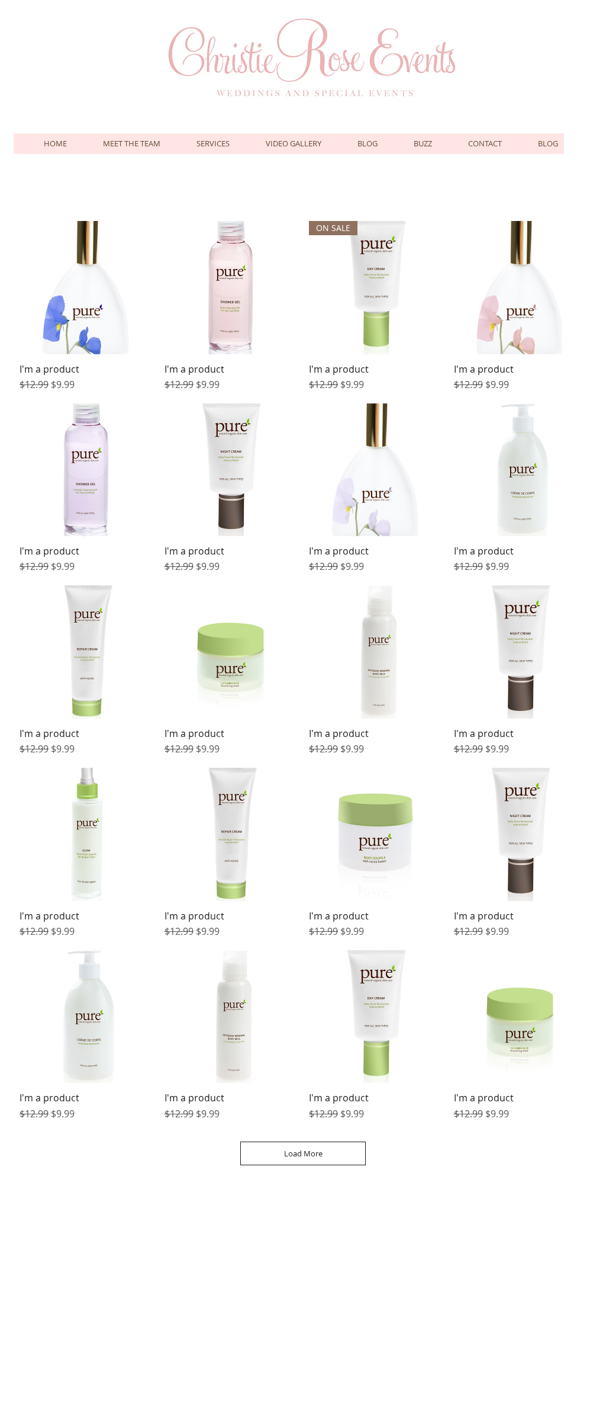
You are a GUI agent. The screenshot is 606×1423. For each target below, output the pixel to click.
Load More (303, 1153)
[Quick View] (86, 287)
